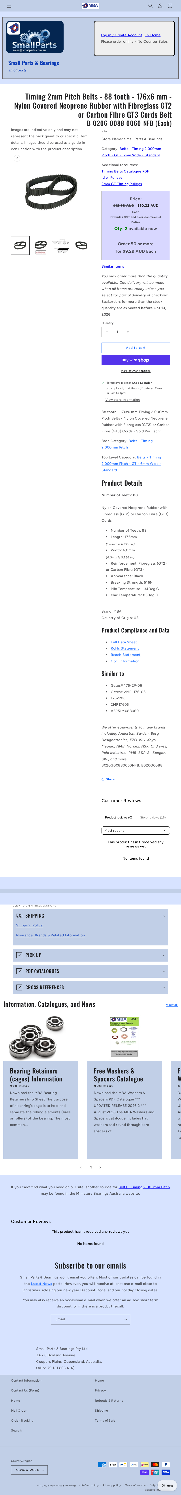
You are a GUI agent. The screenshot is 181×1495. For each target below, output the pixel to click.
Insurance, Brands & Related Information (50, 935)
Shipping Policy (29, 925)
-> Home (152, 35)
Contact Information (26, 1380)
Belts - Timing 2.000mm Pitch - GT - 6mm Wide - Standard (131, 463)
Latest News (41, 1284)
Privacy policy (112, 1485)
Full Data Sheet (124, 642)
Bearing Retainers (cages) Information (36, 1074)
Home (15, 1401)
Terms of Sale (105, 1420)
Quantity (107, 323)
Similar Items (113, 266)
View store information (123, 400)
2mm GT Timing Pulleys (122, 184)
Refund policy (90, 1485)
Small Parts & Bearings (62, 1485)
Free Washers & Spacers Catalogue (118, 1074)
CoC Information (125, 661)
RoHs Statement (125, 648)
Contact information (157, 1489)
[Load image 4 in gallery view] (81, 245)
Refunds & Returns (109, 1401)
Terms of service (135, 1485)
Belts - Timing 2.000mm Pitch (144, 1187)
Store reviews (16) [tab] (153, 817)
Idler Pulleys (112, 177)
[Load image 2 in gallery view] (41, 245)
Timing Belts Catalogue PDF (125, 171)
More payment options (136, 370)
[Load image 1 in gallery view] (20, 245)
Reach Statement (126, 655)
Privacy (100, 1390)
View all (172, 1005)
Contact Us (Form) (25, 1390)
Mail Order (19, 1411)
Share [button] (110, 779)
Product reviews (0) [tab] (118, 817)
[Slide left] (81, 1167)
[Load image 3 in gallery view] (61, 245)
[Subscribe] (125, 1319)
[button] (9, 6)
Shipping (101, 1411)
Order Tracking (22, 1420)
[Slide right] (100, 1167)
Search (16, 1430)
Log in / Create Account (121, 35)
